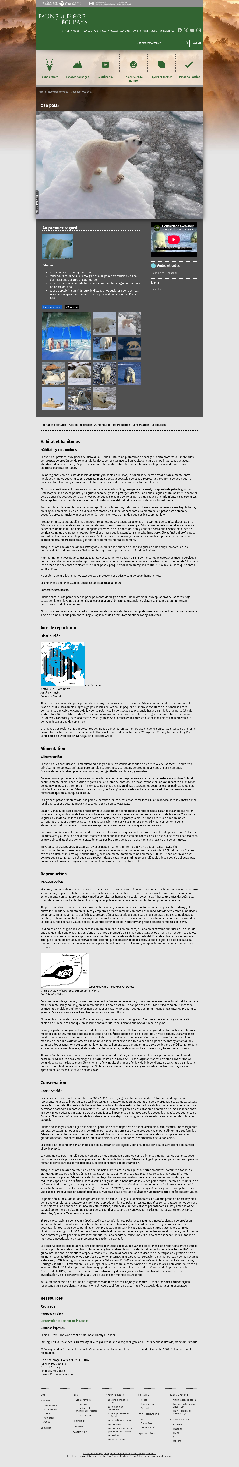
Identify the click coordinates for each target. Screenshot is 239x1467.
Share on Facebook (52, 307)
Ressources (158, 424)
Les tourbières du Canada (120, 1420)
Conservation (140, 424)
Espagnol (75, 91)
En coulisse (48, 1413)
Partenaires (48, 1418)
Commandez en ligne (93, 1453)
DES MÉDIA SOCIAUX (179, 1420)
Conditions (151, 1453)
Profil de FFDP (50, 1405)
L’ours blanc (157, 289)
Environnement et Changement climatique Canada (112, 1456)
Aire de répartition (80, 424)
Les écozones (114, 1424)
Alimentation (102, 424)
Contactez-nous (167, 31)
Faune (76, 1395)
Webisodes (146, 1408)
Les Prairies (113, 1435)
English (196, 43)
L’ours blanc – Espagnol (164, 273)
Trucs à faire (146, 1423)
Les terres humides (117, 1439)
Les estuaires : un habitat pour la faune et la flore (120, 1430)
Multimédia (105, 77)
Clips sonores (147, 1404)
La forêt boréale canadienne (116, 1408)
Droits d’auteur (138, 1453)
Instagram (177, 1429)
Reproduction (121, 424)
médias (154, 31)
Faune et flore (49, 77)
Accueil (65, 31)
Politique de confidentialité (117, 1453)
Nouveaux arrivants (129, 31)
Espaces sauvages (77, 77)
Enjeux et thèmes (161, 77)
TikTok (176, 1433)
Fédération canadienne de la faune (155, 1456)
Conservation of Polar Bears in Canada (65, 1320)
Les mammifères (84, 1400)
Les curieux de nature (133, 78)
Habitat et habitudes (53, 424)
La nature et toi (148, 1427)
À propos (75, 31)
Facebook (177, 1424)
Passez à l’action (189, 77)
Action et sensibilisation (184, 1400)
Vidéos (144, 1400)
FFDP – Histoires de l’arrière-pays (182, 1412)
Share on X (73, 307)
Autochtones (100, 31)
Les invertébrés (83, 1415)
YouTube (177, 1441)
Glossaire (144, 31)
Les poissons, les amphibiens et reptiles (86, 1409)
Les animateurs (50, 1409)
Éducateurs (86, 31)
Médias (46, 1422)
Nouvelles (113, 31)
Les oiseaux (81, 1404)
